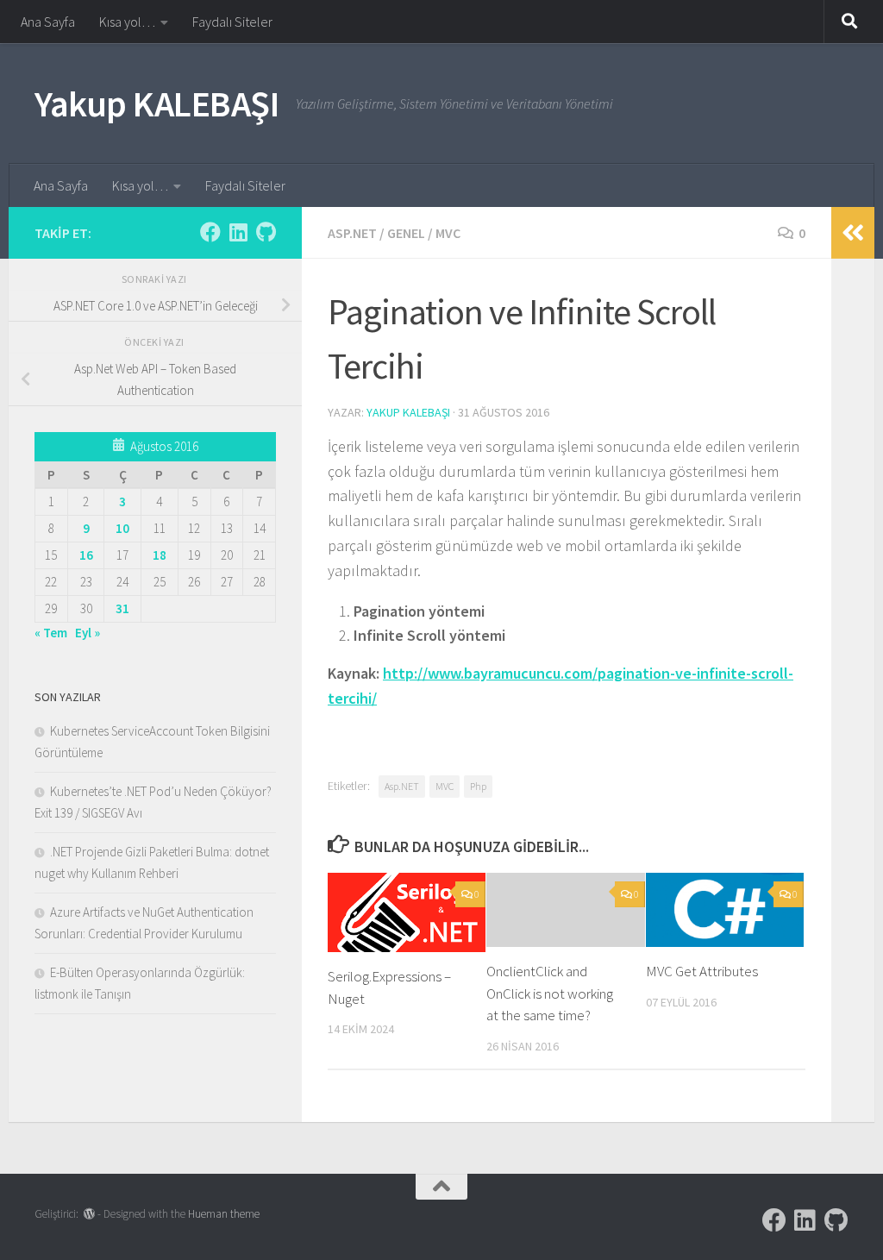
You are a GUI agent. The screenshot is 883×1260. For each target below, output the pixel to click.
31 (122, 608)
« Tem (50, 632)
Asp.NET (352, 232)
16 (86, 555)
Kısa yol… (127, 21)
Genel (406, 232)
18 (159, 555)
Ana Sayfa (48, 21)
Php (478, 786)
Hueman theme (224, 1214)
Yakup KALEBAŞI (156, 103)
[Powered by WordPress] (89, 1213)
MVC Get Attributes (702, 971)
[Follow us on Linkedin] (238, 232)
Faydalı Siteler (232, 21)
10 (122, 528)
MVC (447, 232)
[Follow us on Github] (265, 232)
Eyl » (87, 632)
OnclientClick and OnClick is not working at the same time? (549, 993)
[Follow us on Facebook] (210, 232)
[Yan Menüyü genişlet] (852, 233)
